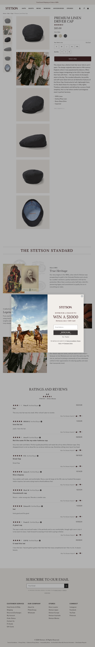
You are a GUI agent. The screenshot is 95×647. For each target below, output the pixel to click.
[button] (65, 332)
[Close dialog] (82, 296)
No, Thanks (65, 337)
